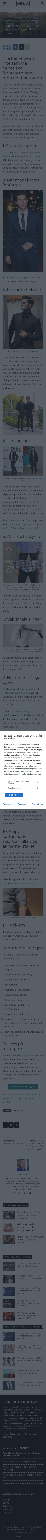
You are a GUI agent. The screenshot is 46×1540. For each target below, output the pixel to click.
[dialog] (23, 770)
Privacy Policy (37, 804)
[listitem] (23, 782)
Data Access (23, 804)
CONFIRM (14, 795)
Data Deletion (8, 804)
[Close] (41, 736)
